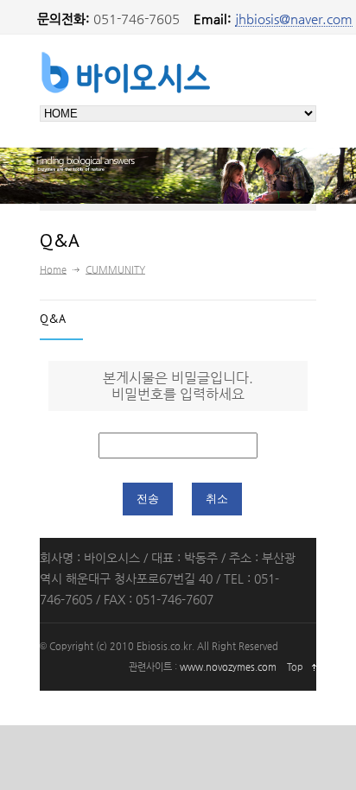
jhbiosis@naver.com (294, 18)
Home (53, 269)
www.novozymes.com (228, 667)
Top (295, 667)
